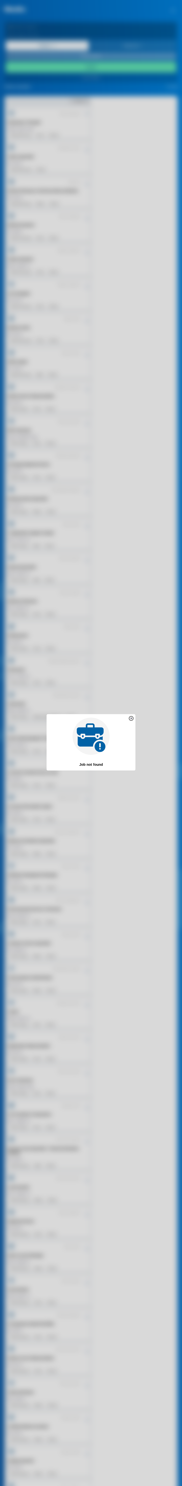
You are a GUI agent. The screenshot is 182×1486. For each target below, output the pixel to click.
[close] (131, 718)
